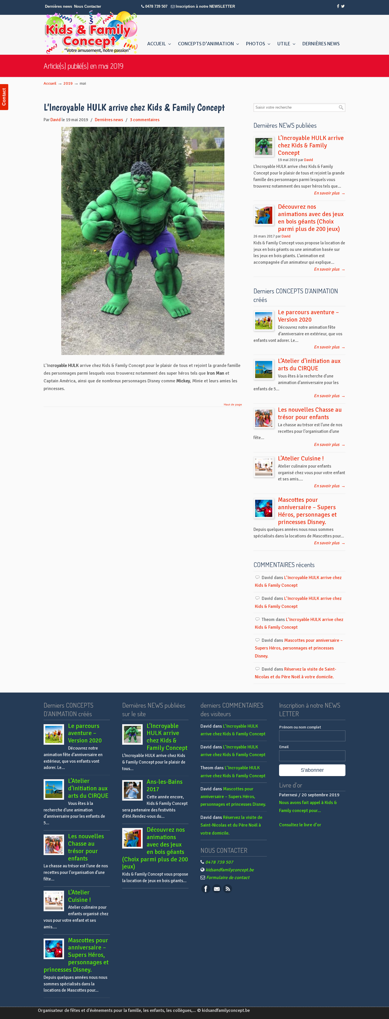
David (55, 119)
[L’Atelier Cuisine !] (263, 467)
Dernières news (58, 6)
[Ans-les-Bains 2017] (132, 790)
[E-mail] (216, 892)
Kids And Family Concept (91, 32)
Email (284, 746)
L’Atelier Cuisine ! (301, 458)
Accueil (50, 83)
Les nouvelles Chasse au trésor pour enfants (310, 413)
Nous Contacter (87, 6)
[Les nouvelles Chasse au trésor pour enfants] (263, 418)
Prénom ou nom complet (300, 727)
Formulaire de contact (227, 877)
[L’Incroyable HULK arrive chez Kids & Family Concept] (142, 353)
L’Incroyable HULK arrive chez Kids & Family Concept (134, 107)
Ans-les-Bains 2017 (165, 785)
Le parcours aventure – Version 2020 (308, 315)
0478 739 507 (156, 6)
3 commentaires (144, 119)
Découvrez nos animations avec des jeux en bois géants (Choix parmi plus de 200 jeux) (311, 218)
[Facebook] (338, 6)
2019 (68, 83)
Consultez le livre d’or (300, 825)
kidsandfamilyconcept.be (230, 870)
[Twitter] (342, 6)
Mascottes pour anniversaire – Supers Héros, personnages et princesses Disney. (307, 511)
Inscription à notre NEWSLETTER (205, 6)
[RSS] (227, 892)
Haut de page (233, 404)
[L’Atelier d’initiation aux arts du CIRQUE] (263, 369)
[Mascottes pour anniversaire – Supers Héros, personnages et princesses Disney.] (263, 508)
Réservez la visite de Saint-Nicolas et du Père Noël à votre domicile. (231, 825)
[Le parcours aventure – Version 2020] (263, 320)
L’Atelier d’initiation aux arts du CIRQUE (309, 364)
